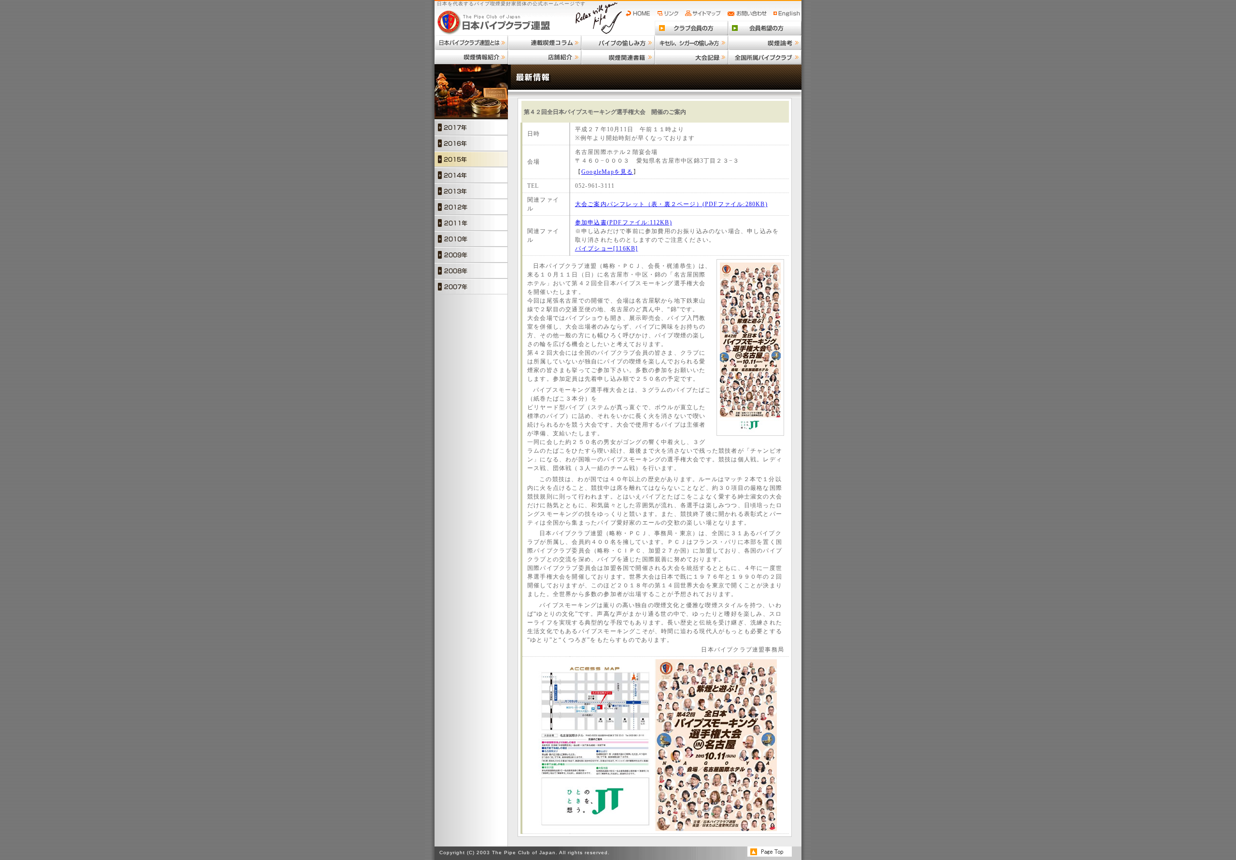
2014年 (471, 175)
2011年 (471, 223)
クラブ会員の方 (691, 28)
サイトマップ (704, 13)
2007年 (471, 286)
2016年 (471, 143)
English (786, 13)
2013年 (471, 191)
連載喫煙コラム (544, 42)
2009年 (471, 255)
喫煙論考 (764, 42)
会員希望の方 (764, 28)
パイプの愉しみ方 (618, 42)
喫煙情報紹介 (471, 57)
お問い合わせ (748, 13)
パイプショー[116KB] (606, 248)
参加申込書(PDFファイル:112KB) (623, 222)
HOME (640, 13)
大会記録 (691, 57)
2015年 (471, 159)
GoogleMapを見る (607, 171)
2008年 (471, 270)
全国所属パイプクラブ (764, 57)
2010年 (471, 239)
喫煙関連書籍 (618, 57)
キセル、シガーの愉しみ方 (691, 42)
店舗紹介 (544, 57)
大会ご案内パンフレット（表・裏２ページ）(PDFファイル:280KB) (671, 204)
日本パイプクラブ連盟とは (471, 42)
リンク (669, 13)
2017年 (471, 127)
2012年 (471, 207)
